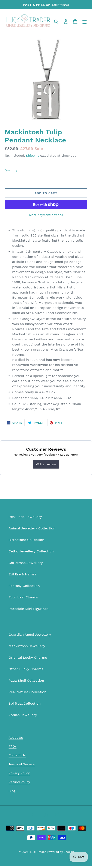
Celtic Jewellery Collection (31, 551)
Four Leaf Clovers (23, 597)
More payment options (46, 214)
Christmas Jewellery (26, 563)
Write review (46, 464)
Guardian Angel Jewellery (30, 634)
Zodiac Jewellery (23, 715)
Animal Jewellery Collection (32, 528)
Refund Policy (19, 782)
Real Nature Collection (27, 692)
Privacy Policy (19, 773)
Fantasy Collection (24, 586)
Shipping (32, 156)
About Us (16, 738)
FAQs (12, 746)
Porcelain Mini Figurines (28, 609)
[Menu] (84, 21)
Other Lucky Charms (26, 669)
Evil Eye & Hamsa (22, 574)
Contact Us (17, 755)
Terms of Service (22, 764)
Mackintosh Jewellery (27, 646)
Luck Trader (38, 851)
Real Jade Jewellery (25, 517)
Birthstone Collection (26, 540)
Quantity (11, 170)
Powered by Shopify (60, 851)
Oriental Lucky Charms (28, 657)
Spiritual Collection (25, 703)
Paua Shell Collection (26, 680)
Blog (12, 791)
